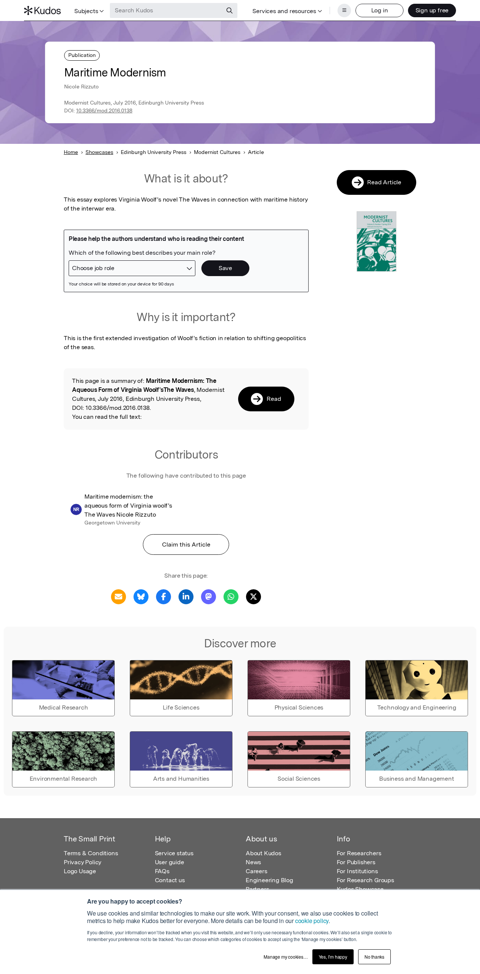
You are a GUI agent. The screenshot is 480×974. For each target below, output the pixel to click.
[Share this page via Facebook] (163, 596)
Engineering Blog (269, 880)
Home (71, 152)
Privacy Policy (82, 862)
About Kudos (263, 853)
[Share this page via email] (118, 596)
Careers (256, 871)
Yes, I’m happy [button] (333, 956)
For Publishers (356, 862)
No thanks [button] (374, 956)
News (253, 862)
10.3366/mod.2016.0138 (104, 111)
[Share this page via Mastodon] (208, 596)
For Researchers (359, 853)
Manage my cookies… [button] (286, 956)
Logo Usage (80, 871)
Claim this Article (186, 544)
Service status (174, 853)
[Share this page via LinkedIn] (186, 596)
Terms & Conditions (91, 853)
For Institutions (357, 871)
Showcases (99, 152)
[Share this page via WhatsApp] (231, 596)
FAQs (162, 871)
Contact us (170, 880)
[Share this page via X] (253, 596)
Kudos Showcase (360, 889)
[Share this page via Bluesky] (141, 596)
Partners (257, 889)
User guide (169, 862)
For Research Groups (365, 880)
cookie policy (311, 920)
